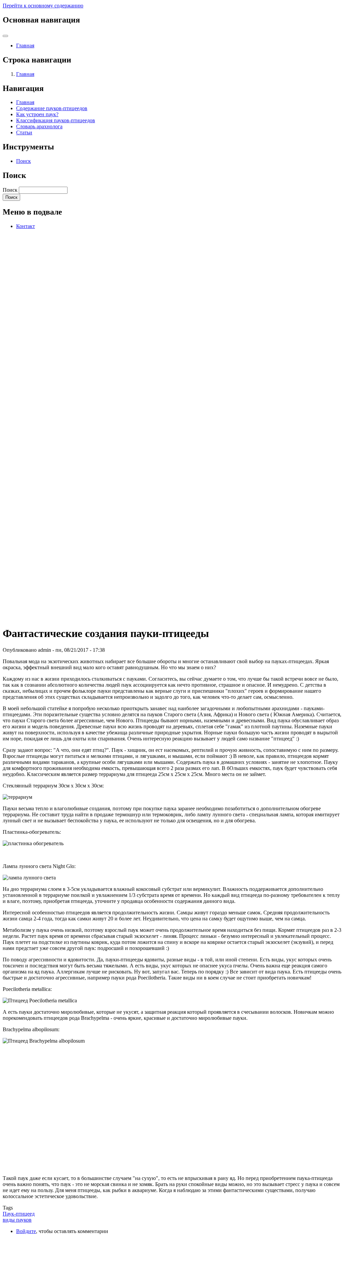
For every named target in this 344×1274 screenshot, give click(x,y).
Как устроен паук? (37, 114)
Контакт (25, 226)
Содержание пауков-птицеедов (51, 108)
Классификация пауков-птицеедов (55, 120)
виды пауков (17, 1220)
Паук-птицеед (19, 1214)
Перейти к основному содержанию (43, 5)
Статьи (24, 132)
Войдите (26, 1231)
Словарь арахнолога (39, 126)
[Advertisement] (53, 411)
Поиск (23, 161)
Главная (25, 45)
